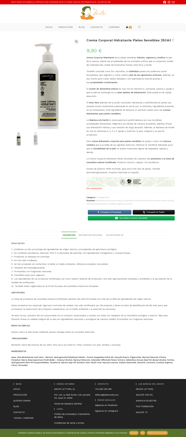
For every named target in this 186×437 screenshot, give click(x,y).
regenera (121, 204)
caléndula (129, 201)
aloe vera (116, 201)
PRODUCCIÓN (20, 395)
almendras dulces (103, 201)
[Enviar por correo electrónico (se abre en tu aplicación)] (173, 2)
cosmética (138, 201)
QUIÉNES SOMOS (22, 400)
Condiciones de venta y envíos (69, 423)
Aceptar (133, 433)
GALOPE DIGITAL (144, 395)
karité (98, 204)
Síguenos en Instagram (106, 411)
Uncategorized (102, 197)
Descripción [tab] (69, 235)
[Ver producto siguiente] (173, 40)
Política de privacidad (157, 433)
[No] (182, 433)
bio (122, 201)
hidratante (90, 204)
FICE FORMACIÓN (145, 406)
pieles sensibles (109, 204)
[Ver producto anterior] (168, 40)
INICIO (16, 389)
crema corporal (167, 201)
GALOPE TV (142, 412)
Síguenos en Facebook (106, 405)
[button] (76, 41)
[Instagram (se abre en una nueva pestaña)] (169, 2)
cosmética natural (152, 201)
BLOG (16, 406)
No (142, 433)
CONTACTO (19, 412)
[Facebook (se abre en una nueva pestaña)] (164, 2)
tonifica (129, 204)
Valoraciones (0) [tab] (114, 235)
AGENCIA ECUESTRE (146, 400)
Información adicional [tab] (91, 235)
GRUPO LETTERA (144, 389)
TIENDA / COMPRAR (23, 418)
